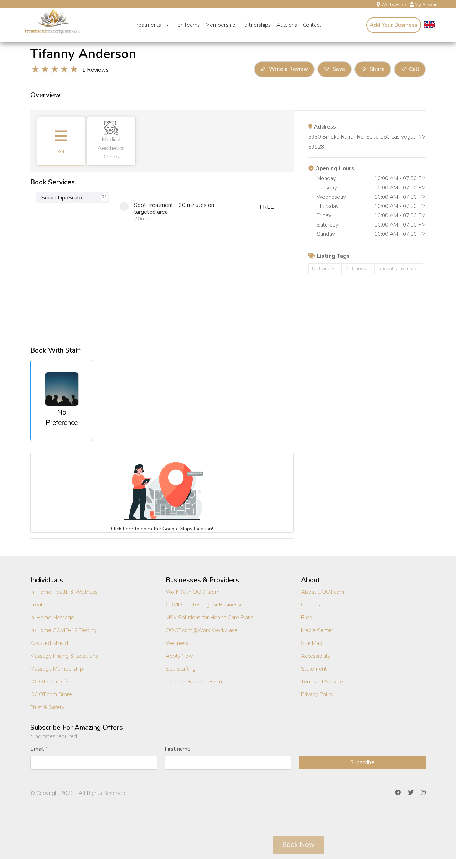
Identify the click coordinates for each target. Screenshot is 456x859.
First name (178, 749)
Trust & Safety (47, 707)
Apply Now (179, 656)
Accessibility (316, 656)
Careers (310, 604)
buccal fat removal (398, 268)
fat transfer (324, 268)
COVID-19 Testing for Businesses (206, 604)
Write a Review (288, 69)
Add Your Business (394, 24)
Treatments (148, 24)
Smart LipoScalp (74, 198)
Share (376, 69)
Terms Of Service (322, 681)
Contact (312, 24)
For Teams (187, 24)
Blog (306, 617)
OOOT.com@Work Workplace (202, 630)
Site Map (311, 643)
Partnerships (256, 24)
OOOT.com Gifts (49, 681)
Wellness (177, 643)
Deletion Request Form (194, 681)
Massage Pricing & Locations (64, 656)
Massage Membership (56, 668)
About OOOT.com (322, 591)
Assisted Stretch (50, 643)
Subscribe (362, 762)
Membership (220, 24)
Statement (314, 668)
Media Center (317, 630)
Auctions (286, 24)
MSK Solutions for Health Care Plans (209, 617)
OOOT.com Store (51, 694)
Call (413, 69)
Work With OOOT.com (192, 591)
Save (338, 69)
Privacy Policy (317, 694)
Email (39, 749)
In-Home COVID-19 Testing (63, 630)
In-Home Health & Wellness (64, 591)
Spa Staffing (181, 668)
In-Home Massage (52, 617)
